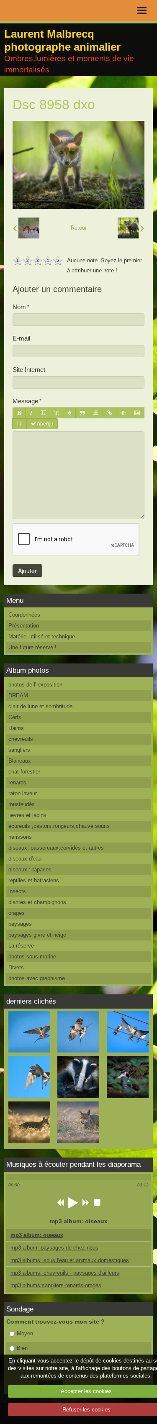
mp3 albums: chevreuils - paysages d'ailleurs (64, 1273)
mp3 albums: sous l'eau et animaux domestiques (69, 1260)
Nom (19, 306)
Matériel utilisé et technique (41, 636)
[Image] (137, 412)
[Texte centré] (96, 412)
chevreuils (20, 739)
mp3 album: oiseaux (36, 1235)
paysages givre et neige (37, 935)
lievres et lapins (27, 815)
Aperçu (44, 424)
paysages (20, 924)
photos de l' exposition (35, 684)
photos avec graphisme (36, 978)
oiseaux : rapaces (29, 869)
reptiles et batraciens (33, 880)
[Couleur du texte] (70, 412)
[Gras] (19, 412)
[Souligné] (43, 412)
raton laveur (22, 793)
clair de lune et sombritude (40, 706)
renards (17, 782)
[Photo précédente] (26, 228)
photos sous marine (32, 956)
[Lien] (109, 412)
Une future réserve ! (32, 647)
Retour (79, 228)
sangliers (19, 750)
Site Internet (29, 369)
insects (17, 891)
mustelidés (21, 804)
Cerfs (14, 717)
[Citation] (82, 412)
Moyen (25, 1333)
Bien (22, 1348)
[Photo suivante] (131, 228)
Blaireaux (19, 761)
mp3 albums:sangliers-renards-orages (55, 1285)
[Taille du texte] (57, 412)
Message (25, 401)
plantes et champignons (37, 902)
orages (16, 913)
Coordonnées (24, 615)
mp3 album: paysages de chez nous (54, 1248)
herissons (20, 837)
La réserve (21, 946)
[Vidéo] (19, 423)
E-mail (21, 338)
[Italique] (31, 412)
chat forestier (24, 771)
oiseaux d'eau (24, 858)
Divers (16, 967)
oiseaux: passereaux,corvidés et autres (56, 848)
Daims (16, 728)
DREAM (18, 695)
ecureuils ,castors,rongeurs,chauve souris (59, 826)
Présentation (23, 625)
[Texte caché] (123, 412)
